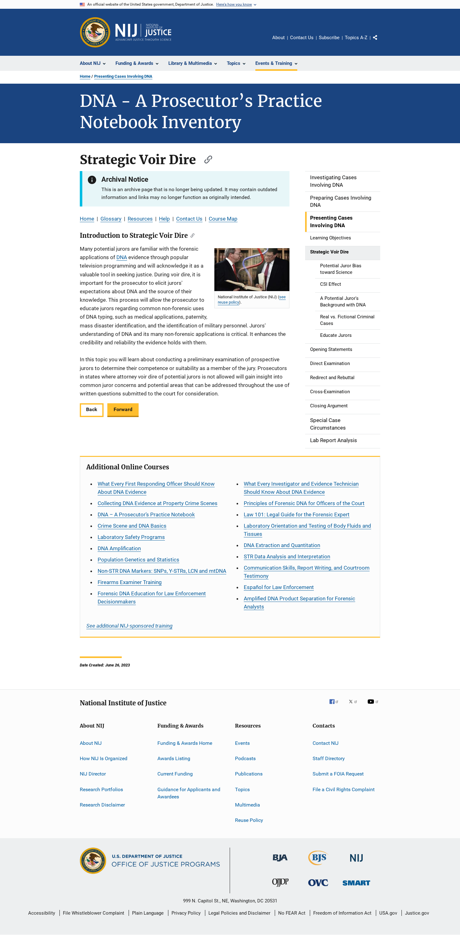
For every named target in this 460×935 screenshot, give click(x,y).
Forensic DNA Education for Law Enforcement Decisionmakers (152, 597)
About (278, 37)
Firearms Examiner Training (130, 582)
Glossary (110, 219)
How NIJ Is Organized (103, 758)
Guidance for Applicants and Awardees (188, 793)
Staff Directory (329, 758)
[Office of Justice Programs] (95, 32)
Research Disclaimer (102, 805)
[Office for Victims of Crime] (318, 887)
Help (164, 219)
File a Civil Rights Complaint (344, 789)
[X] (355, 706)
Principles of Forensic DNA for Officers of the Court (304, 503)
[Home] (143, 32)
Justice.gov (417, 913)
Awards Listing (173, 758)
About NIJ (91, 743)
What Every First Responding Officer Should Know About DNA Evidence (156, 488)
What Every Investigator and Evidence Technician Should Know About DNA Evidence (301, 488)
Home (85, 76)
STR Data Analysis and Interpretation (287, 556)
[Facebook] (336, 706)
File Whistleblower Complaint (93, 913)
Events (242, 743)
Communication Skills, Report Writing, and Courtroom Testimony (307, 572)
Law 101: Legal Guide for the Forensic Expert (297, 514)
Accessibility (41, 913)
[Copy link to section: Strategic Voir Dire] (205, 158)
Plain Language (148, 913)
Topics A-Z (356, 37)
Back (91, 409)
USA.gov (388, 913)
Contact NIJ (326, 743)
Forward (123, 409)
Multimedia (247, 805)
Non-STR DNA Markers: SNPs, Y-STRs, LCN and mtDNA (162, 571)
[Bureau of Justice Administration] (280, 862)
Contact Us (302, 37)
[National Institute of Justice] (356, 863)
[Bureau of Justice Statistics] (318, 866)
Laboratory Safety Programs (131, 537)
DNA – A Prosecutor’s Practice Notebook (146, 514)
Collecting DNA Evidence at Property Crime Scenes (157, 503)
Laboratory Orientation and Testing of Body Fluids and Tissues (307, 530)
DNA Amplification (119, 548)
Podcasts (245, 758)
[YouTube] (374, 706)
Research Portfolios (101, 789)
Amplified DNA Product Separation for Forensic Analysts (299, 602)
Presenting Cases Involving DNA (123, 76)
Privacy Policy (186, 913)
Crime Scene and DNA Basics (132, 526)
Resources (140, 219)
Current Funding (175, 774)
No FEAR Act (291, 913)
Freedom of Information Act (342, 913)
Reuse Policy (249, 820)
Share (380, 41)
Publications (249, 774)
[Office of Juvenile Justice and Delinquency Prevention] (280, 888)
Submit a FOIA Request (338, 774)
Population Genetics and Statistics (138, 559)
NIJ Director (93, 774)
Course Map (223, 219)
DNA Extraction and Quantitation (282, 545)
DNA (121, 257)
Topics (242, 789)
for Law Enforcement (279, 587)
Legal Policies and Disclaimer (239, 913)
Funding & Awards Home (184, 743)
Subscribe (329, 37)
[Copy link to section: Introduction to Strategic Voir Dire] (191, 235)
